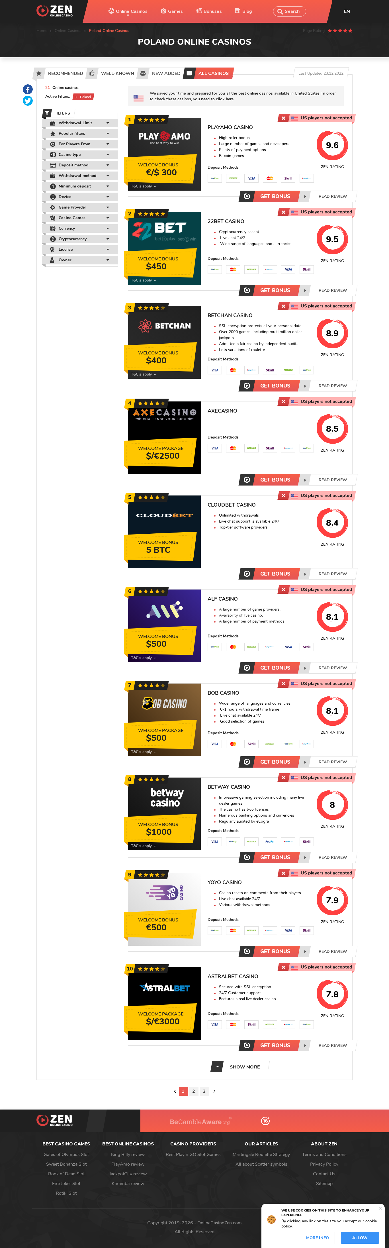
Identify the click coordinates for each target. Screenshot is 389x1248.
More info (317, 1238)
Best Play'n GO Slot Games (193, 1154)
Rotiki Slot (66, 1193)
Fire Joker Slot (66, 1183)
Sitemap (324, 1183)
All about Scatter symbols (261, 1164)
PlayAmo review (127, 1164)
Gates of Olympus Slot (66, 1154)
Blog (247, 11)
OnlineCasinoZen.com (219, 1223)
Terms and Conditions (324, 1154)
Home (42, 30)
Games (175, 11)
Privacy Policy (324, 1164)
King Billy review (128, 1154)
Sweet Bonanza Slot (66, 1164)
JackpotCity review (128, 1174)
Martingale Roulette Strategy (261, 1154)
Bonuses (213, 11)
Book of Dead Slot (66, 1174)
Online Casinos (132, 11)
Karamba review (128, 1183)
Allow (360, 1238)
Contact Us (324, 1174)
